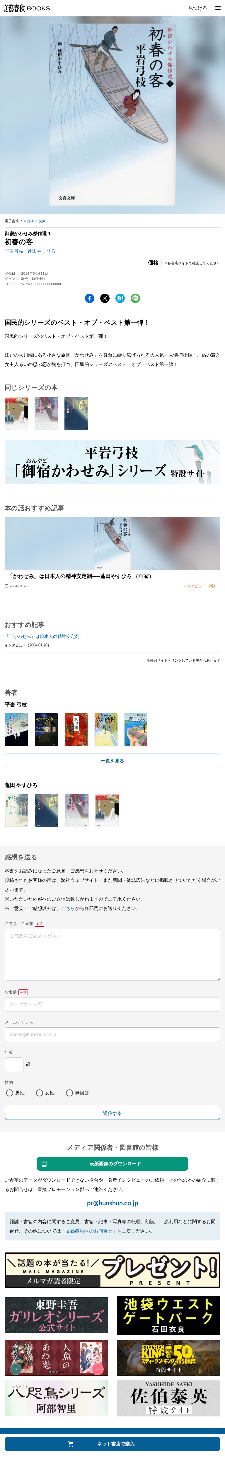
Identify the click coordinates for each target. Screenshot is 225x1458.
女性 (49, 1093)
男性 (20, 1093)
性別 (9, 1083)
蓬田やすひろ (42, 251)
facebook (89, 298)
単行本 (28, 221)
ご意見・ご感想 (19, 924)
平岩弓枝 (14, 251)
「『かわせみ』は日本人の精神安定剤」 (44, 636)
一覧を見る (112, 761)
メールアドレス (19, 1022)
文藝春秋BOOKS (26, 8)
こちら (68, 908)
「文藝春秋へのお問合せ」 (89, 1231)
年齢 (9, 1052)
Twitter (105, 298)
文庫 (42, 221)
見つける (197, 8)
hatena (120, 298)
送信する (112, 1113)
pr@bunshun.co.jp (112, 1203)
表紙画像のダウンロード (115, 1163)
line (135, 298)
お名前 (11, 992)
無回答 (82, 1093)
